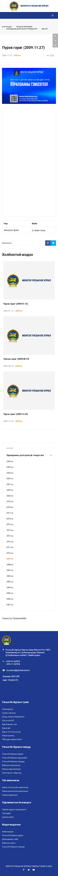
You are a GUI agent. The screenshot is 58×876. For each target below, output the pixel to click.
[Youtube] (34, 870)
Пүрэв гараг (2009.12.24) (15, 414)
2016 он (9, 519)
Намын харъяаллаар (11, 769)
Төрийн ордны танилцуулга (14, 809)
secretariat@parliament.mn (18, 670)
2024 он (9, 473)
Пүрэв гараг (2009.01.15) (15, 304)
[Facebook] (24, 870)
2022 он (9, 490)
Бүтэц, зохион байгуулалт (13, 717)
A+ (55, 45)
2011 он (9, 547)
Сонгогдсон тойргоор (11, 773)
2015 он (9, 524)
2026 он (9, 461)
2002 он (9, 599)
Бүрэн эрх (6, 728)
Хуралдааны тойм (10, 839)
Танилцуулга (7, 709)
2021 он (9, 484)
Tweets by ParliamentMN (14, 618)
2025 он (9, 467)
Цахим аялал (8, 817)
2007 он (9, 570)
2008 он (9, 564)
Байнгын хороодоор (11, 765)
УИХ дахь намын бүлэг (12, 739)
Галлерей (6, 813)
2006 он (9, 576)
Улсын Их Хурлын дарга (12, 754)
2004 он (9, 587)
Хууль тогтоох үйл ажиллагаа (15, 787)
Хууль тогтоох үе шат (11, 732)
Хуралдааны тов (9, 724)
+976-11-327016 (13, 664)
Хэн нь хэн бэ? (8, 720)
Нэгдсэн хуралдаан (24, 27)
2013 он (9, 536)
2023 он (9, 478)
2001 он (9, 605)
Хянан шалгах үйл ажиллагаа (15, 791)
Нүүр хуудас (7, 27)
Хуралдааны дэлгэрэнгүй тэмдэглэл (21, 29)
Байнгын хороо (8, 843)
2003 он (9, 593)
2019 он (9, 501)
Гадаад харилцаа (10, 795)
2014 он (9, 530)
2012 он (9, 542)
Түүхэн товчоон (9, 713)
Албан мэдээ (7, 832)
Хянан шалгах (8, 736)
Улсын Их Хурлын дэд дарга (14, 758)
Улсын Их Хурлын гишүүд (13, 761)
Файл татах (39, 230)
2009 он (45, 29)
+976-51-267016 (13, 661)
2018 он (9, 507)
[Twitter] (29, 870)
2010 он (9, 553)
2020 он (9, 496)
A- (55, 36)
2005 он (9, 582)
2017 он (9, 513)
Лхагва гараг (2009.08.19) (16, 359)
